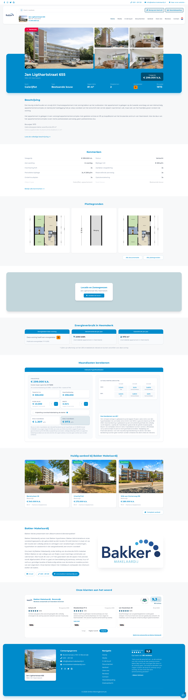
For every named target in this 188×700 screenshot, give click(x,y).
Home (112, 19)
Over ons (159, 19)
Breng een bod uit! (155, 10)
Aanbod (150, 19)
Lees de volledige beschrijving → (37, 137)
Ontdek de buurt (95, 295)
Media (120, 19)
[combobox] (81, 10)
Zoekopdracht (107, 683)
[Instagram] (7, 2)
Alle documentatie (132, 257)
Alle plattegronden (153, 257)
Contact (176, 19)
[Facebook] (4, 2)
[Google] (13, 2)
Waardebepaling (175, 10)
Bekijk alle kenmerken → (34, 189)
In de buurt (128, 19)
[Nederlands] (182, 18)
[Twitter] (10, 2)
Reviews (168, 19)
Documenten (140, 19)
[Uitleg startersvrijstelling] (67, 412)
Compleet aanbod (153, 512)
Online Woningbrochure (97, 692)
